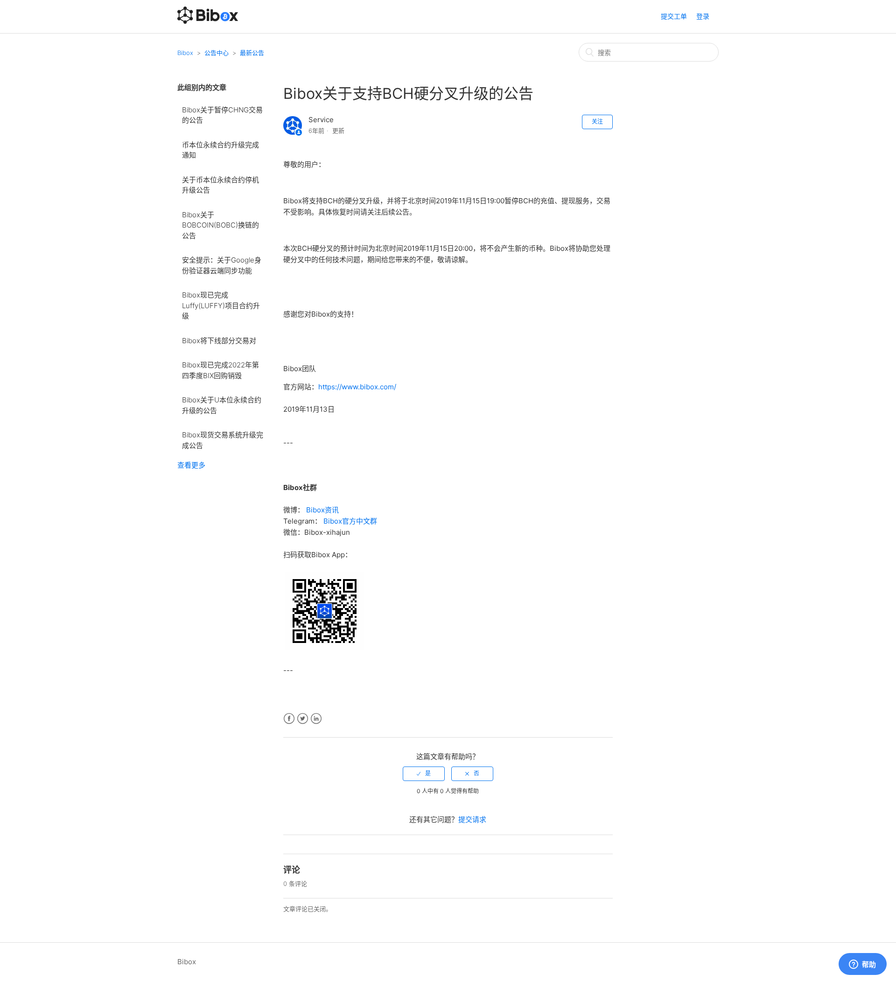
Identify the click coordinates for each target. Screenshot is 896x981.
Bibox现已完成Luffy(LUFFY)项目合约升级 (221, 305)
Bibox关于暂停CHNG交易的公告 (222, 115)
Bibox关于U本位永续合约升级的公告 (221, 405)
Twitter (302, 719)
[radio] (424, 774)
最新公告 (252, 52)
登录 (702, 16)
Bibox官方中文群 (350, 521)
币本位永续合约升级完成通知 (220, 150)
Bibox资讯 (322, 509)
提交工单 (674, 16)
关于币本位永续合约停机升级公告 (220, 185)
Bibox (185, 52)
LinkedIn (316, 719)
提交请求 (472, 819)
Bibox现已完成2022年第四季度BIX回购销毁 (220, 370)
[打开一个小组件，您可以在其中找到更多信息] (862, 964)
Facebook (289, 719)
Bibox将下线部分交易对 (219, 340)
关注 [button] (597, 121)
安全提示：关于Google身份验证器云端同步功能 (221, 265)
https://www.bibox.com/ (357, 386)
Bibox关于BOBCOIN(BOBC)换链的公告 (220, 225)
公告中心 (216, 52)
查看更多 (191, 465)
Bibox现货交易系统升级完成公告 (222, 440)
